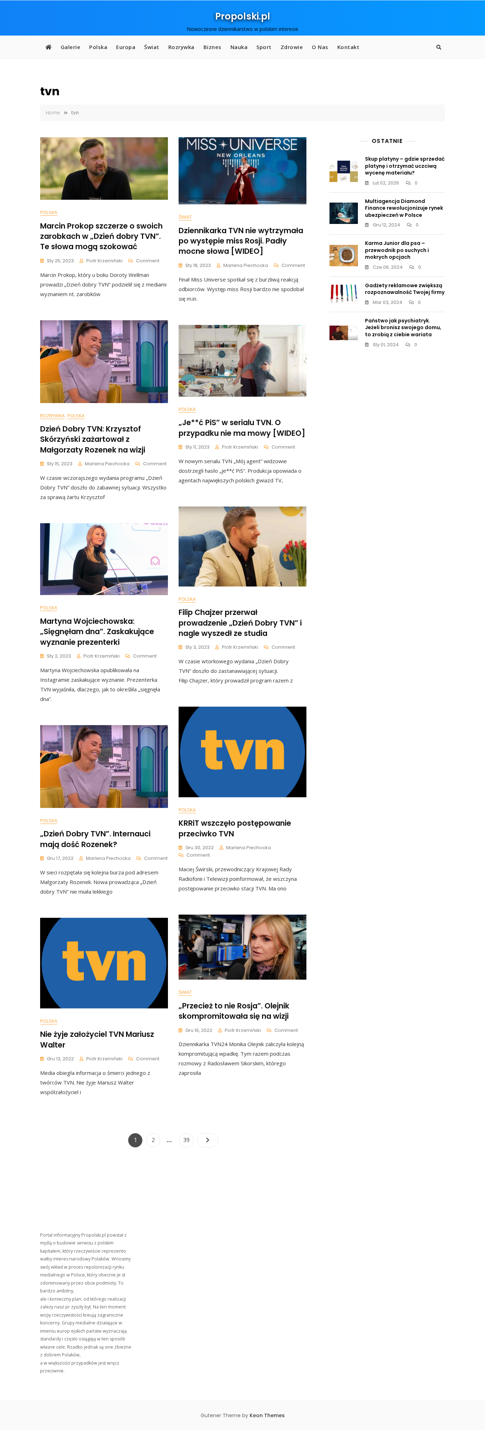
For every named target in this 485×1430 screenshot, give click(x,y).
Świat (151, 46)
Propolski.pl (242, 16)
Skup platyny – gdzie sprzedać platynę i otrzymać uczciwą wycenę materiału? (405, 165)
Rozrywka (181, 46)
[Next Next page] (207, 1140)
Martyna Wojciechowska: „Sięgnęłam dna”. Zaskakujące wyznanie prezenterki (97, 631)
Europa (125, 46)
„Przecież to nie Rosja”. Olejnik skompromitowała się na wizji (234, 1011)
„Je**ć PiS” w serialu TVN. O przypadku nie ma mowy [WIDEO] (242, 427)
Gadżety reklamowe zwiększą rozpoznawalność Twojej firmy (405, 289)
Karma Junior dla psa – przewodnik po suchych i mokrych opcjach (397, 250)
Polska (98, 46)
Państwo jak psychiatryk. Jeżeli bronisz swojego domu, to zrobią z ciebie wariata (403, 327)
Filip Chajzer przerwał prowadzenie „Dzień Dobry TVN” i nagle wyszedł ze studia (240, 622)
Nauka (239, 46)
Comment (147, 261)
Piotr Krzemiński (104, 260)
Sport (264, 46)
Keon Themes (267, 1415)
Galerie (71, 46)
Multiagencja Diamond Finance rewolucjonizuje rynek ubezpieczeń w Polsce (404, 208)
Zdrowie (291, 46)
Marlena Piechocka (245, 265)
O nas (320, 46)
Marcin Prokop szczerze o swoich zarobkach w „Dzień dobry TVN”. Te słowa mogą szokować (101, 236)
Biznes (212, 46)
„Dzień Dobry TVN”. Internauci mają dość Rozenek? (95, 839)
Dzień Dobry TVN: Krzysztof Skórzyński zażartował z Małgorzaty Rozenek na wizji (92, 439)
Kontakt (348, 46)
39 (188, 1140)
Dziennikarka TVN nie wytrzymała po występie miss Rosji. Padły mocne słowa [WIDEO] (241, 241)
